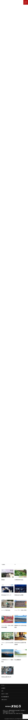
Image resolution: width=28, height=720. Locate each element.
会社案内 (3, 688)
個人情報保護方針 (5, 696)
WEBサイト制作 (4, 693)
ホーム (2, 685)
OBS (2, 691)
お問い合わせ (4, 699)
